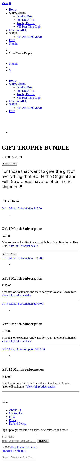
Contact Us (15, 413)
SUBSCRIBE (18, 84)
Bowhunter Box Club (24, 447)
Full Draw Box (26, 19)
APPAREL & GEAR (29, 36)
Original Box (24, 16)
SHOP (13, 104)
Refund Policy (17, 423)
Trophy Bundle (26, 23)
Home (12, 9)
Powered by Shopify (14, 450)
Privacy (13, 420)
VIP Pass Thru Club (28, 26)
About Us (15, 410)
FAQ (12, 40)
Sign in (13, 43)
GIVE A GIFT (18, 30)
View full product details (23, 245)
